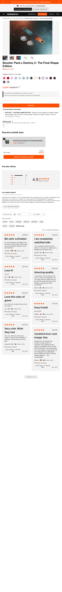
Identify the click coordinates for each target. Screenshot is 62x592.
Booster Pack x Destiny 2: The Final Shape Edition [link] (39, 18)
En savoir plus (39, 357)
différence (26, 221)
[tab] (32, 14)
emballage (18, 221)
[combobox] (24, 214)
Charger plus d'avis (31, 377)
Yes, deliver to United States (23, 9)
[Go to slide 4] (25, 57)
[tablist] (32, 14)
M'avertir (31, 105)
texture (11, 221)
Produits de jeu (7, 18)
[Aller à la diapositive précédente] (3, 2)
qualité (41, 221)
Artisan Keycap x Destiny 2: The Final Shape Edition (28, 140)
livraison (5, 226)
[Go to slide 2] (11, 57)
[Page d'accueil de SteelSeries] (13, 14)
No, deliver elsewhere (39, 9)
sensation (11, 226)
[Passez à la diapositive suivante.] (59, 2)
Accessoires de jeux (18, 18)
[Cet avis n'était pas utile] (25, 258)
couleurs (5, 221)
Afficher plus (20, 226)
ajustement (34, 221)
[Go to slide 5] (32, 57)
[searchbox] (7, 214)
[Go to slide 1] (5, 57)
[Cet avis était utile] (22, 258)
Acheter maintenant (45, 2)
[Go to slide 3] (18, 57)
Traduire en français (11, 253)
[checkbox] (4, 139)
